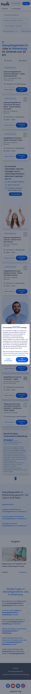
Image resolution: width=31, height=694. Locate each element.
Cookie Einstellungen (8, 359)
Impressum (21, 353)
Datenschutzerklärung (9, 353)
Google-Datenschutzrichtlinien (16, 355)
